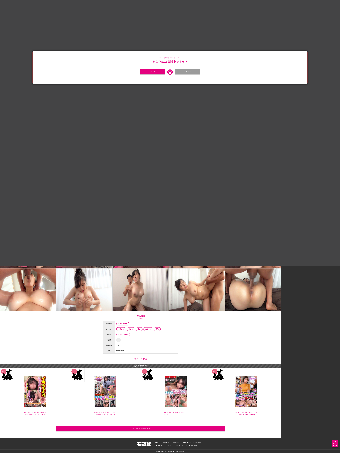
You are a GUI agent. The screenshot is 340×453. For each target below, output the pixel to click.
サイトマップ (159, 445)
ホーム (157, 442)
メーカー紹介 (187, 442)
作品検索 (198, 442)
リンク (169, 445)
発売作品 (176, 442)
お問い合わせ (193, 445)
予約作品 (166, 442)
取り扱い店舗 (180, 445)
